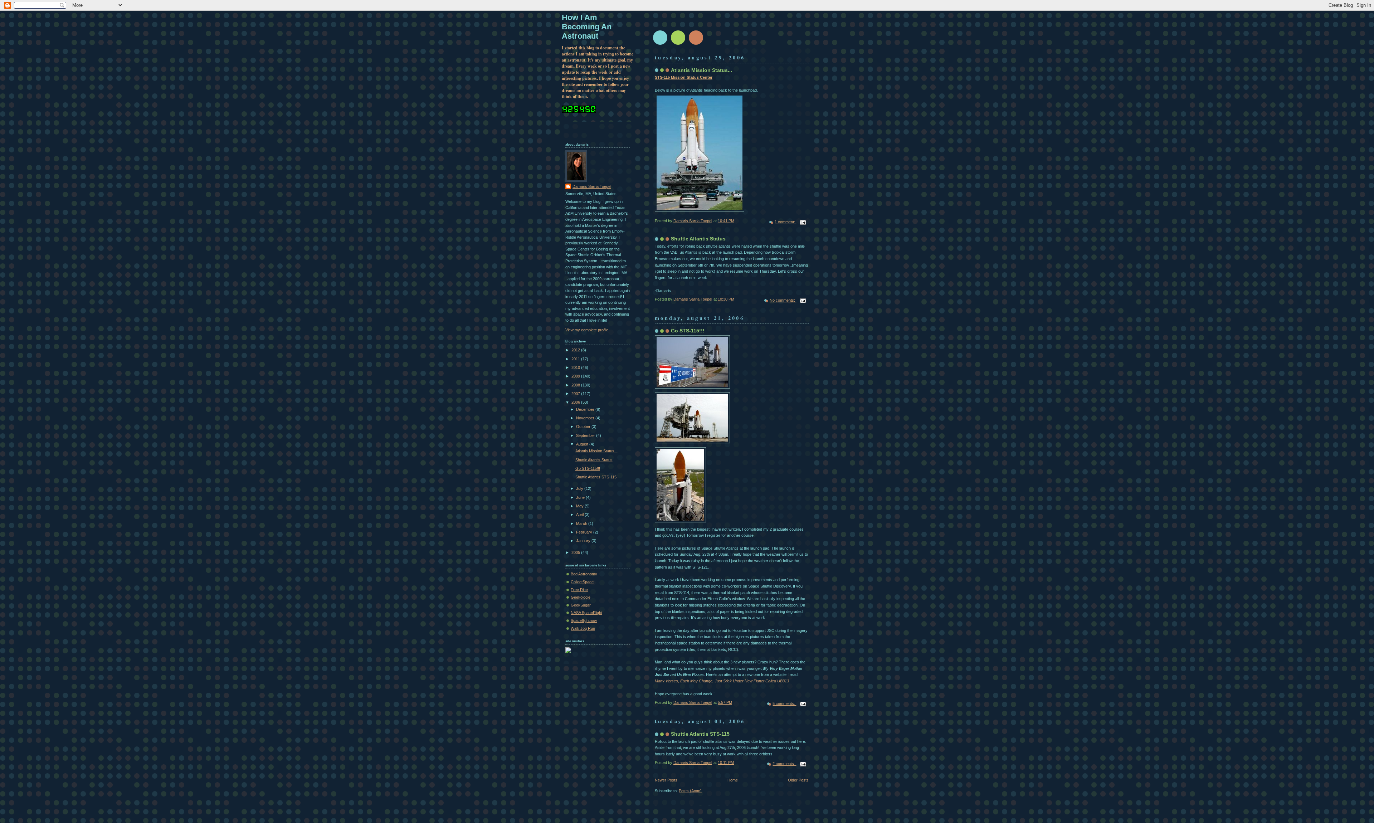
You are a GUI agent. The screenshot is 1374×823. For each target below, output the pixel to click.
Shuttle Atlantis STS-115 (700, 734)
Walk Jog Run (583, 628)
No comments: (783, 300)
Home (732, 780)
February (584, 532)
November (585, 418)
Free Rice (579, 590)
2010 (576, 367)
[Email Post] (802, 222)
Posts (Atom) (690, 791)
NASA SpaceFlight (586, 612)
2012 (576, 350)
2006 (576, 402)
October (583, 426)
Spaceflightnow (584, 620)
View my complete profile (586, 330)
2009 (576, 376)
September (586, 435)
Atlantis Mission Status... (701, 70)
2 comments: (784, 763)
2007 (576, 393)
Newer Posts (666, 780)
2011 (576, 359)
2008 (576, 385)
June (581, 497)
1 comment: (785, 222)
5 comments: (784, 703)
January (583, 541)
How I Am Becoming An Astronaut (587, 26)
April (580, 514)
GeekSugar (581, 605)
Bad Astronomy (584, 574)
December (585, 409)
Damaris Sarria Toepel (591, 186)
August (582, 444)
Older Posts (798, 780)
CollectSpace (582, 582)
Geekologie (580, 597)
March (582, 523)
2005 (576, 552)
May (580, 506)
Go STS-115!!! (688, 330)
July (580, 488)
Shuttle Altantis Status (698, 239)
